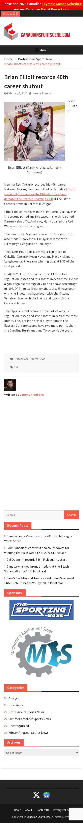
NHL (16, 367)
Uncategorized (18, 726)
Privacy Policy (61, 810)
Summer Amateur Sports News (29, 719)
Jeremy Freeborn (42, 93)
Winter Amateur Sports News (28, 733)
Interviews (15, 705)
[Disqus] (41, 450)
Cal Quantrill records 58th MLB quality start (37, 559)
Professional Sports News (29, 359)
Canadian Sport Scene (38, 817)
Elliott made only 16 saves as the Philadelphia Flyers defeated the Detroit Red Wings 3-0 (39, 194)
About (28, 810)
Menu (43, 50)
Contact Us (43, 810)
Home (17, 810)
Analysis (14, 698)
